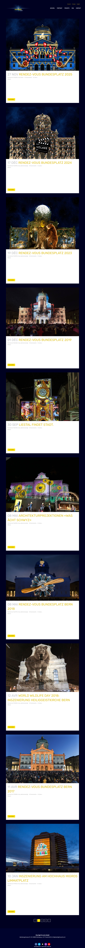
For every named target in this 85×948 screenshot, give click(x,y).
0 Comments (28, 77)
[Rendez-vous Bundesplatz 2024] (42, 133)
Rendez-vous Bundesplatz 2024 (45, 163)
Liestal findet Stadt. (36, 425)
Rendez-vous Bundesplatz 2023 (45, 253)
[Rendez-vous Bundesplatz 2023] (42, 223)
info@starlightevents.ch (58, 937)
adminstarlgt (24, 165)
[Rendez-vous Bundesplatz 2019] (42, 312)
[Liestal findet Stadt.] (42, 396)
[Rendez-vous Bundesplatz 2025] (42, 45)
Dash (21, 77)
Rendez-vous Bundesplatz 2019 (45, 340)
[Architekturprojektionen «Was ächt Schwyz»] (42, 484)
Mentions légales (46, 946)
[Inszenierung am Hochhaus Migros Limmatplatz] (42, 848)
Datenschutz (37, 946)
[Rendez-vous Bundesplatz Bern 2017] (42, 759)
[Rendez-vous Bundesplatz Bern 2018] (42, 578)
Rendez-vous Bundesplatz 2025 (45, 74)
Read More (11, 99)
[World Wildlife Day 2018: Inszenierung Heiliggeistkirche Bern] (42, 667)
